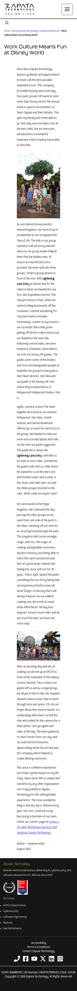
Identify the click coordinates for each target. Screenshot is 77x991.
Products (8, 922)
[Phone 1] (17, 959)
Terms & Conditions (38, 947)
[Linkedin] (51, 959)
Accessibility (38, 943)
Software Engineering (14, 917)
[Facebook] (26, 959)
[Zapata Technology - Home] (19, 9)
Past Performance (12, 928)
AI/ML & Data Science (14, 905)
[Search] (6, 23)
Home (7, 31)
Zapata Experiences (50, 31)
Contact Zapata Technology (38, 951)
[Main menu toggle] (67, 9)
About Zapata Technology (25, 31)
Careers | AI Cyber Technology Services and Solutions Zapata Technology (38, 827)
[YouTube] (34, 959)
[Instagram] (60, 959)
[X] (43, 959)
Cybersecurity (10, 911)
